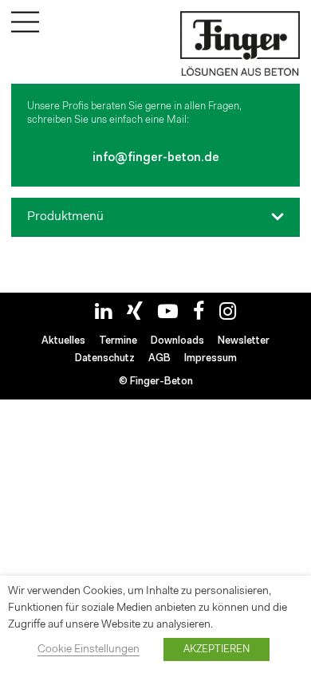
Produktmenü (65, 217)
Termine (118, 341)
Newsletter (244, 341)
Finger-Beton (161, 381)
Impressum (210, 358)
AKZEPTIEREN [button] (216, 649)
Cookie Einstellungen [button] (88, 649)
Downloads (177, 341)
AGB (159, 358)
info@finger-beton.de (156, 158)
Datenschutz (105, 358)
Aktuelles (63, 341)
